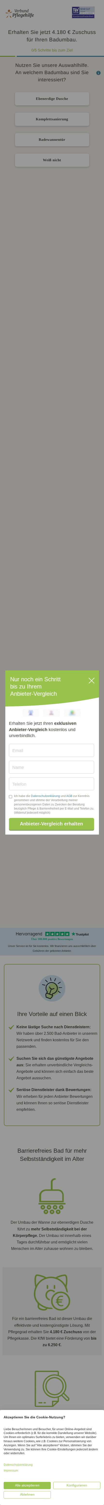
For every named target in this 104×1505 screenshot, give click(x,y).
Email (17, 750)
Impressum (11, 1470)
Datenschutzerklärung (45, 796)
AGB (69, 796)
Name (18, 767)
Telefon (19, 784)
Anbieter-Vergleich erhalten (51, 823)
